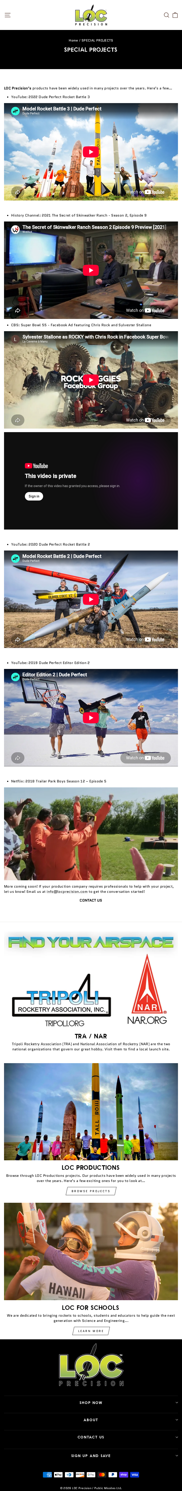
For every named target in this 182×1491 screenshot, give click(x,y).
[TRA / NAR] (91, 980)
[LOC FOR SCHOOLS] (91, 1251)
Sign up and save (91, 1455)
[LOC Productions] (91, 1112)
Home (73, 40)
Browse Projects (91, 1191)
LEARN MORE (91, 1331)
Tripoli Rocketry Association (36, 1043)
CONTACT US (91, 1437)
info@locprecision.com (67, 891)
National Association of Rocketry (109, 1043)
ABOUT (91, 1420)
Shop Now (91, 1402)
